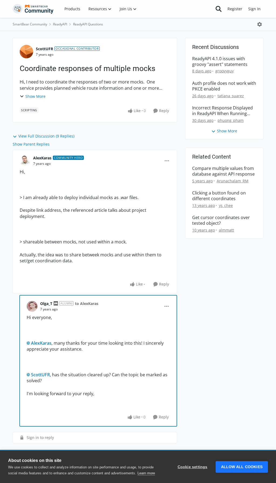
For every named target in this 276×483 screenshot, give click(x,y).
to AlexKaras (86, 303)
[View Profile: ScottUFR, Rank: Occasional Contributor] (26, 51)
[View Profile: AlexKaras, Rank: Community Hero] (25, 160)
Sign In (254, 8)
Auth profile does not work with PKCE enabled (224, 86)
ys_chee (226, 205)
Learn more (146, 473)
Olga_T (46, 303)
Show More (35, 96)
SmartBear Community (30, 24)
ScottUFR (44, 48)
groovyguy (224, 70)
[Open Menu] (259, 24)
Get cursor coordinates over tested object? (221, 220)
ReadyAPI (60, 24)
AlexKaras (42, 157)
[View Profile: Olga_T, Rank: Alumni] (32, 306)
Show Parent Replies (31, 144)
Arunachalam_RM (233, 180)
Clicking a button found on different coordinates (219, 196)
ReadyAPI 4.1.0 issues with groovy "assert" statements (219, 61)
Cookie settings (193, 467)
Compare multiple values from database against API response (223, 171)
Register (234, 8)
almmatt (226, 230)
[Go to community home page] (33, 9)
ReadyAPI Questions (88, 24)
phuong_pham (231, 120)
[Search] (218, 9)
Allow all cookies (242, 467)
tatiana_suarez (231, 95)
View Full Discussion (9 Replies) (46, 136)
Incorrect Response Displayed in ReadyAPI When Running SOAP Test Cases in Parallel (222, 110)
